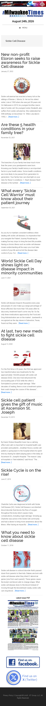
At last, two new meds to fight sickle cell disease (21, 335)
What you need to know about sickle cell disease (18, 536)
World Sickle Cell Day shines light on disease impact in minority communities (22, 266)
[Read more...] (13, 117)
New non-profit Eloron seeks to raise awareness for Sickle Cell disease (20, 60)
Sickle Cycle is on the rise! (21, 472)
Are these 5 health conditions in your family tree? (18, 128)
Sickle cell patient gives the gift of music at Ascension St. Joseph (21, 406)
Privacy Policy (8, 695)
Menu (24, 28)
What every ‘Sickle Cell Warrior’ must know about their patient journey (18, 196)
